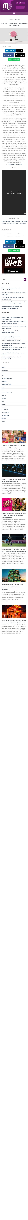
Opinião (3, 404)
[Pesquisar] (24, 7)
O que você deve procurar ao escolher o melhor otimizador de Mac (13, 298)
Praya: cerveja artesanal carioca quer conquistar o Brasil (11, 357)
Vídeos (3, 421)
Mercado (4, 398)
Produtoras (4, 407)
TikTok (15, 164)
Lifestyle (4, 395)
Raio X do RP (5, 409)
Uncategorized (5, 415)
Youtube (20, 164)
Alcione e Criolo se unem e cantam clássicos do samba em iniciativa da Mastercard (14, 322)
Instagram (11, 164)
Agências (4, 367)
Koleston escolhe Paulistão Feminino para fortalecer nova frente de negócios (12, 307)
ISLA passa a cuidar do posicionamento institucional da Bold (11, 288)
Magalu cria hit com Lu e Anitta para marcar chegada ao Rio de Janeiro (13, 331)
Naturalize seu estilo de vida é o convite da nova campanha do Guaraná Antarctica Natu (14, 348)
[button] (14, 13)
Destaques (17, 19)
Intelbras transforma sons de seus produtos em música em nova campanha (12, 587)
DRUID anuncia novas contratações (11, 340)
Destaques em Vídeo (6, 384)
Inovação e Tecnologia (7, 392)
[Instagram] (23, 3)
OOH (3, 401)
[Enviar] (25, 279)
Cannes (3, 373)
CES (3, 375)
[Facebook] (17, 3)
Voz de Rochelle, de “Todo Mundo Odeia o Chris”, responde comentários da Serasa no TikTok (13, 302)
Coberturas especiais (7, 378)
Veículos (4, 418)
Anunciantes (11, 19)
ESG (3, 390)
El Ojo (3, 387)
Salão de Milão (5, 412)
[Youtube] (20, 3)
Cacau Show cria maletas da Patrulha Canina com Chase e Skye (13, 293)
